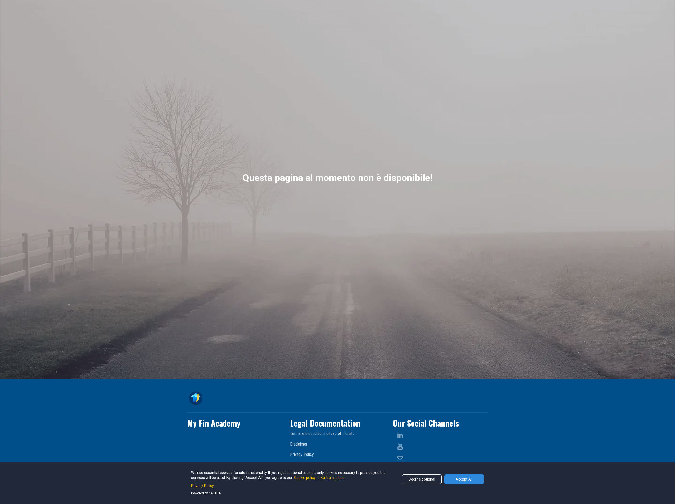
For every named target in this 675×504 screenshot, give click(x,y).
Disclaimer (298, 444)
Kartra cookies (332, 478)
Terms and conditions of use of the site (322, 433)
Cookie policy (305, 478)
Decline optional (422, 479)
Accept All (464, 479)
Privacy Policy (302, 454)
